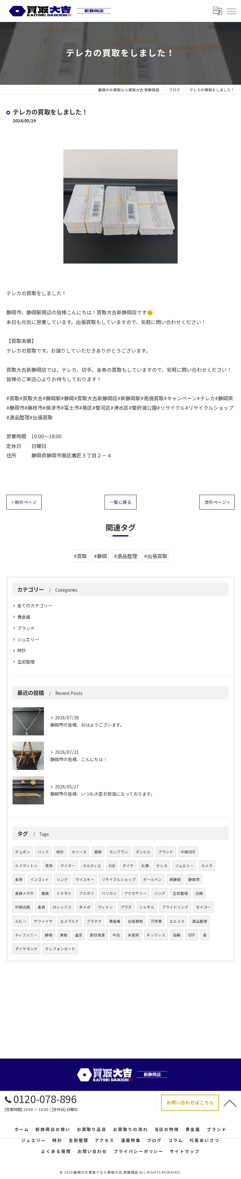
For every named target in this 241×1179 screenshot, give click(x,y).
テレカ (162, 865)
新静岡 (175, 879)
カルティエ (92, 865)
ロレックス (62, 907)
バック (43, 851)
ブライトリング (175, 907)
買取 (63, 934)
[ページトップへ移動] (230, 1102)
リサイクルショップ (119, 879)
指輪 (176, 934)
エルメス (177, 921)
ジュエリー (28, 639)
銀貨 (98, 851)
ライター (67, 865)
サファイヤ (43, 921)
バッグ (159, 893)
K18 (112, 865)
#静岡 (100, 556)
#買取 (80, 556)
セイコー (203, 907)
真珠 (49, 865)
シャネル (146, 907)
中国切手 (188, 851)
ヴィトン (105, 907)
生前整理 (26, 662)
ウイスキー (84, 879)
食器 (45, 893)
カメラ (206, 865)
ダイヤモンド (26, 948)
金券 (19, 879)
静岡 (48, 934)
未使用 (133, 934)
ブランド (26, 628)
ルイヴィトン (26, 865)
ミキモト (64, 893)
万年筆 (156, 921)
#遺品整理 (125, 556)
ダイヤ (128, 865)
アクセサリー (135, 893)
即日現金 (97, 934)
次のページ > (217, 502)
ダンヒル (143, 851)
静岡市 (194, 879)
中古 (116, 934)
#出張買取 (155, 556)
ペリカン (109, 893)
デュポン (22, 851)
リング (62, 879)
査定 (79, 934)
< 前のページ (24, 502)
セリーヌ (79, 851)
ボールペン (152, 879)
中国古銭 (22, 907)
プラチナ (94, 921)
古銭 (199, 893)
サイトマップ (185, 1151)
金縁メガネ (24, 893)
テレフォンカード (60, 948)
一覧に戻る (120, 502)
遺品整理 (199, 921)
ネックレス (156, 934)
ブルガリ (86, 893)
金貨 (41, 907)
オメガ (84, 907)
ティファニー (26, 934)
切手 (191, 934)
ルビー (20, 921)
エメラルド (69, 921)
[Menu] (231, 11)
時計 (21, 650)
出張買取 (135, 921)
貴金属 (23, 617)
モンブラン (118, 851)
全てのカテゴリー (34, 605)
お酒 (145, 865)
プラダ (126, 907)
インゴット (39, 879)
